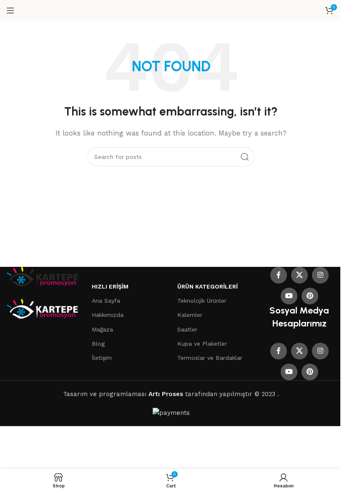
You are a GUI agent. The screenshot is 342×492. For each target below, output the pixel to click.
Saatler (187, 329)
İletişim (102, 357)
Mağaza (102, 329)
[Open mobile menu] (10, 10)
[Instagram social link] (320, 275)
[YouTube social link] (289, 296)
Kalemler (189, 314)
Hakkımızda (107, 314)
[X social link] (299, 275)
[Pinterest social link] (310, 296)
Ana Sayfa (106, 300)
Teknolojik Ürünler (201, 300)
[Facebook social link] (278, 275)
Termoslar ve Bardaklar (209, 357)
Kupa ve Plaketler (202, 343)
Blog (98, 343)
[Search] (244, 156)
